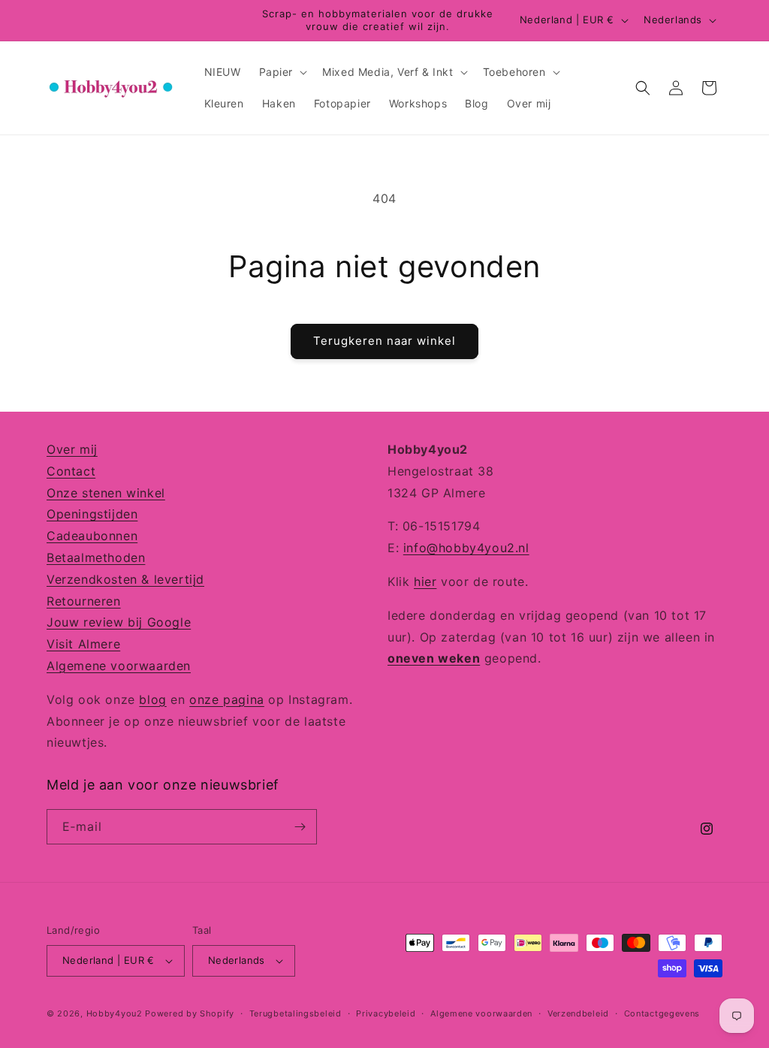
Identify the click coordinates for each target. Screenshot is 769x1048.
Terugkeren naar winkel (384, 341)
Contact (71, 471)
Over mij (72, 449)
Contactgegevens (662, 1013)
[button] (282, 72)
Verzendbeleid (578, 1013)
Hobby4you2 (114, 1013)
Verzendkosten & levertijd (125, 579)
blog (152, 699)
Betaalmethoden (96, 557)
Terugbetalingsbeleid (295, 1013)
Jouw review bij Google (119, 622)
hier (425, 581)
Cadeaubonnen (92, 535)
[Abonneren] (299, 826)
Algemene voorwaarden (119, 665)
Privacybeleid (385, 1013)
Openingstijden (92, 513)
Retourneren (84, 601)
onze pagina (226, 699)
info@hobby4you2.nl (466, 547)
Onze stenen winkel (106, 492)
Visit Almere (83, 643)
